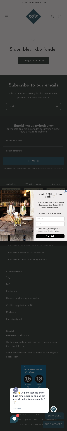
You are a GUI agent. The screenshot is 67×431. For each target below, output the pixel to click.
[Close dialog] (65, 191)
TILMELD (50, 236)
